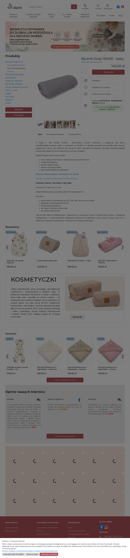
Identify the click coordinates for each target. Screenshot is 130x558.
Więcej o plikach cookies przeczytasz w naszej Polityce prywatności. (30, 551)
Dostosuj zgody (32, 554)
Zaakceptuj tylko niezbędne (13, 554)
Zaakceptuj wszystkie (49, 554)
